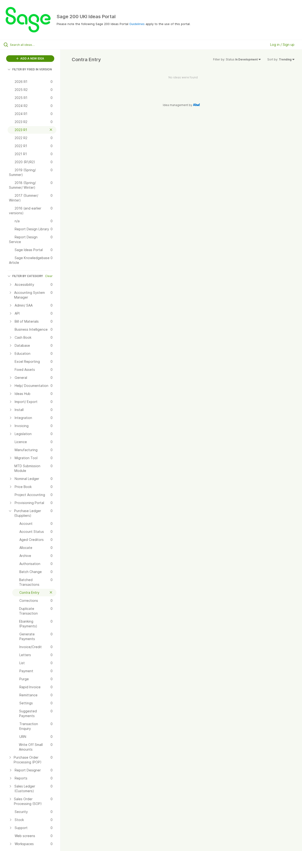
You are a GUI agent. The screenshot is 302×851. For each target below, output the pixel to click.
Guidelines (137, 24)
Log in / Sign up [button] (282, 45)
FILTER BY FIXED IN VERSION (32, 69)
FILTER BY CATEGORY (27, 276)
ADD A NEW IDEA (32, 58)
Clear (49, 276)
